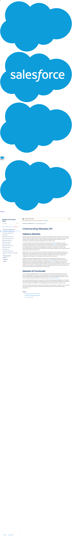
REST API (57, 277)
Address (54, 244)
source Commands (29, 297)
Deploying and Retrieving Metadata (32, 295)
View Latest (46, 220)
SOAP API (52, 277)
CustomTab (52, 261)
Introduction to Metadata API (28, 223)
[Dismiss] (69, 218)
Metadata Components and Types (32, 293)
